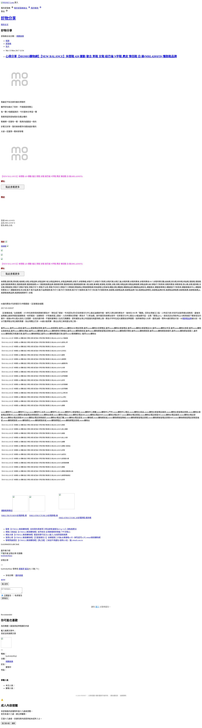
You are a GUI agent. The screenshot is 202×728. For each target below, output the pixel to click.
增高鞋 (3, 246)
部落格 (8, 44)
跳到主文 (4, 25)
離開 (13, 723)
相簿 (7, 41)
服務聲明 (123, 695)
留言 (27, 569)
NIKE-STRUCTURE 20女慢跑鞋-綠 (43, 516)
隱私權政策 (114, 695)
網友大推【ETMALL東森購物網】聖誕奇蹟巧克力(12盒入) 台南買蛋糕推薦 (36, 535)
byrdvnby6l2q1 (6, 556)
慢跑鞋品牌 (187, 319)
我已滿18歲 (6, 723)
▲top (3, 579)
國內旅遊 (19, 575)
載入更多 (5, 584)
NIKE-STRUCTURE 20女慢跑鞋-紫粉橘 (75, 518)
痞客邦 (21, 569)
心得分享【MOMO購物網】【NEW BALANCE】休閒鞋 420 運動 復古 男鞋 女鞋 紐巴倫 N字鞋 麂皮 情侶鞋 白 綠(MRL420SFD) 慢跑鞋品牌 (91, 56)
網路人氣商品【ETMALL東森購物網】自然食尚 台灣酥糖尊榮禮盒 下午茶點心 (38, 532)
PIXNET (83, 695)
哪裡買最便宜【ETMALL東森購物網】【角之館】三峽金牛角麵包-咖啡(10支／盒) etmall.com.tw (44, 540)
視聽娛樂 (20, 36)
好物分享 (8, 18)
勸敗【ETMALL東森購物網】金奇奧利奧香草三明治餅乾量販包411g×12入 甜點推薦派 (41, 529)
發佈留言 (5, 598)
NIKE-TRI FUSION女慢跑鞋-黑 (14, 516)
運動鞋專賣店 (7, 511)
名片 (7, 46)
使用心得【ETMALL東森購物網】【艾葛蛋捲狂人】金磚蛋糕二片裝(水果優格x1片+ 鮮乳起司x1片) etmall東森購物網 (53, 537)
